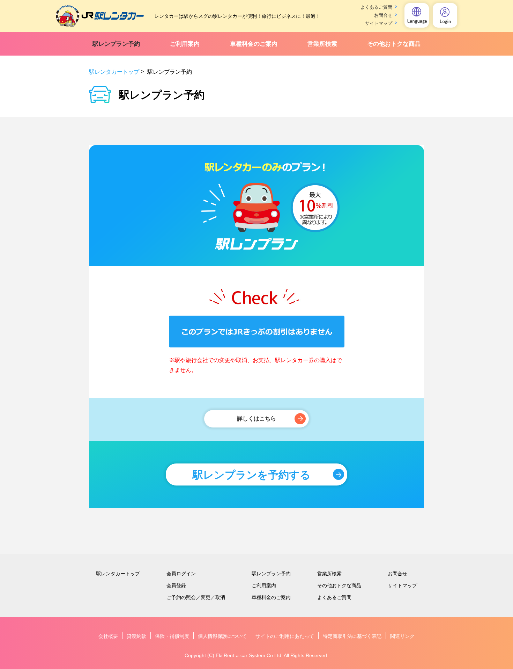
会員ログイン (181, 573)
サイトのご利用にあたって (284, 636)
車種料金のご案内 (253, 44)
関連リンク (402, 636)
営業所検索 (322, 44)
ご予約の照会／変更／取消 (195, 597)
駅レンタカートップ (114, 72)
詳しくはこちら (256, 419)
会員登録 (176, 585)
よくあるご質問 (376, 7)
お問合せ (383, 15)
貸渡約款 (136, 636)
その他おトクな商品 (394, 44)
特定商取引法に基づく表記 (352, 636)
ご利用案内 (185, 44)
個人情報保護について (222, 636)
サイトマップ (378, 23)
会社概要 (108, 636)
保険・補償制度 (172, 636)
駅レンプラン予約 (116, 44)
